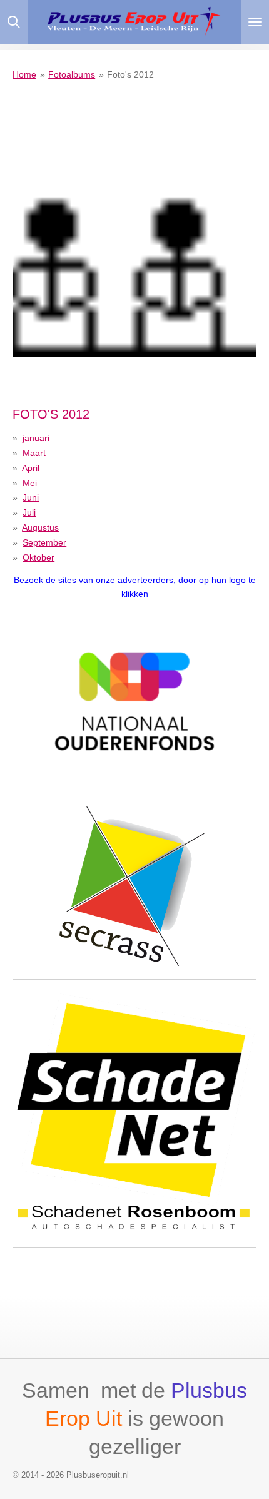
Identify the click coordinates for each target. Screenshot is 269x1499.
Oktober (38, 557)
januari (36, 438)
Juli (29, 512)
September (44, 542)
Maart (34, 453)
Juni (31, 497)
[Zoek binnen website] (14, 22)
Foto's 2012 (130, 74)
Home (24, 74)
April (30, 468)
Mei (30, 483)
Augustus (40, 527)
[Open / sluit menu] (255, 22)
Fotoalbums (71, 74)
